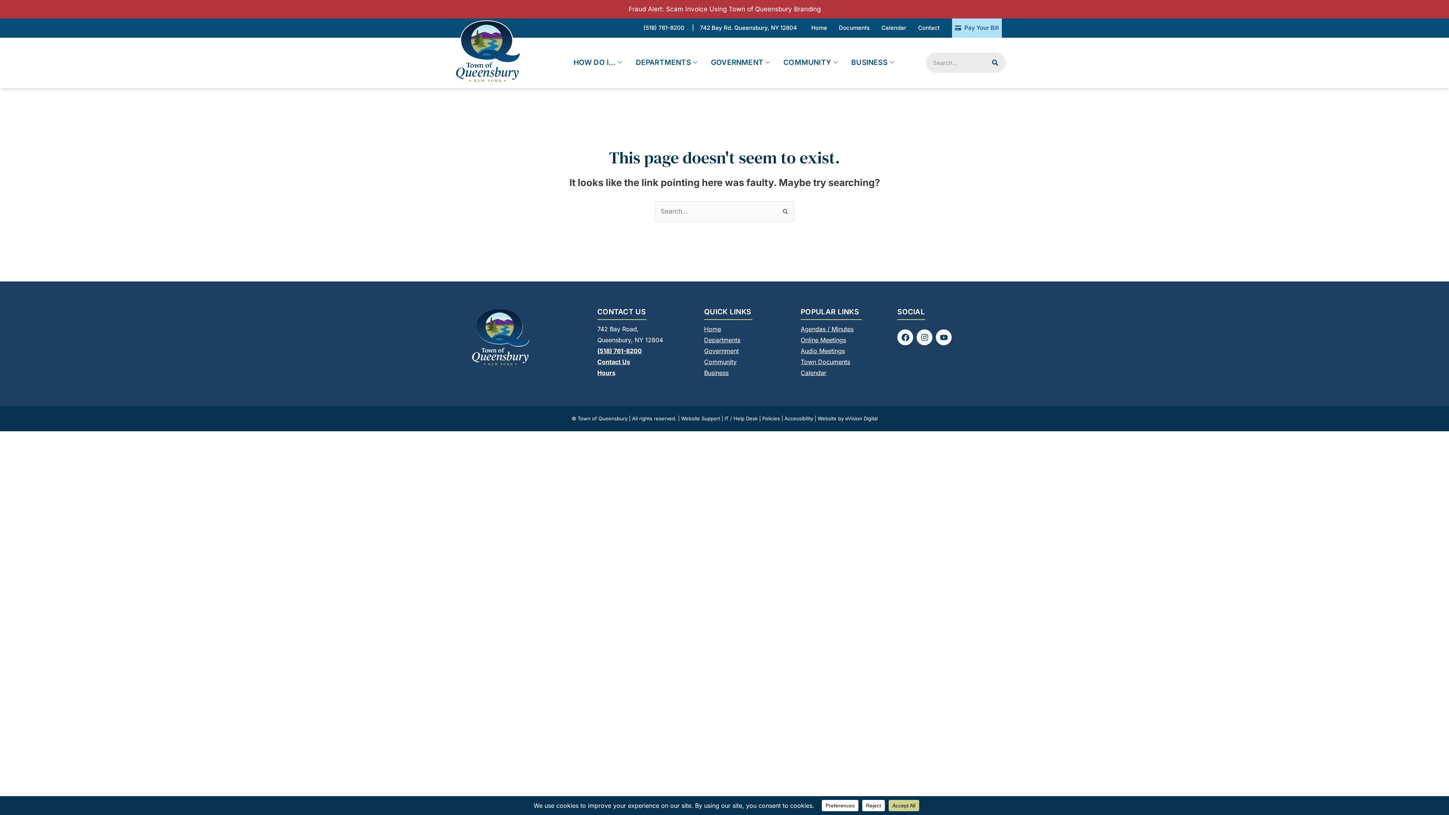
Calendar (813, 373)
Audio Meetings (823, 351)
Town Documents (825, 362)
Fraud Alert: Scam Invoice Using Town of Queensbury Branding (725, 9)
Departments (663, 62)
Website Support (700, 418)
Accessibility (798, 418)
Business (869, 62)
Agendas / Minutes (827, 329)
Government (737, 62)
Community (807, 62)
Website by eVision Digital (848, 418)
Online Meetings (823, 340)
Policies (771, 418)
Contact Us (613, 362)
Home (712, 329)
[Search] (995, 62)
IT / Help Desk (741, 418)
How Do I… (595, 62)
